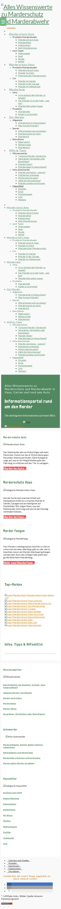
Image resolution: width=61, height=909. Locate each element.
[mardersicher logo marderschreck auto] (25, 606)
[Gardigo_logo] (23, 611)
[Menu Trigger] (3, 21)
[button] (9, 884)
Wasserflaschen (11, 798)
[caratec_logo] (20, 608)
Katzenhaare (9, 804)
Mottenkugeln (10, 827)
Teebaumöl (8, 838)
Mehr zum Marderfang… (19, 562)
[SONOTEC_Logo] (23, 625)
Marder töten (10, 709)
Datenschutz (15, 868)
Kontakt (13, 863)
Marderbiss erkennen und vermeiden (21, 758)
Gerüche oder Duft (12, 793)
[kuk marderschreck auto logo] (19, 619)
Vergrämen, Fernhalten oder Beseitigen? (24, 714)
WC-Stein (7, 815)
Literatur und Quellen (19, 860)
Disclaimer (14, 871)
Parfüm (7, 832)
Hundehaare (9, 810)
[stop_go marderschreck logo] (28, 603)
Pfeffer (7, 821)
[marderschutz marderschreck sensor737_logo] (30, 597)
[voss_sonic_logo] (24, 614)
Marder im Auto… (14, 468)
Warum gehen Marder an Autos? (19, 763)
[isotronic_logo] (23, 600)
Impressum (14, 865)
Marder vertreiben (12, 698)
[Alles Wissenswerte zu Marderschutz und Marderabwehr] (27, 21)
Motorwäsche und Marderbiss (18, 753)
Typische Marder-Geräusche (17, 693)
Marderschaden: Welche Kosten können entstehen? (23, 746)
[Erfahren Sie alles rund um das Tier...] (14, 426)
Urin (5, 844)
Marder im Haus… (14, 517)
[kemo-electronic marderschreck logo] (25, 617)
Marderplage (9, 703)
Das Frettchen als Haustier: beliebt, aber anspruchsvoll (24, 686)
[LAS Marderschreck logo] (21, 622)
